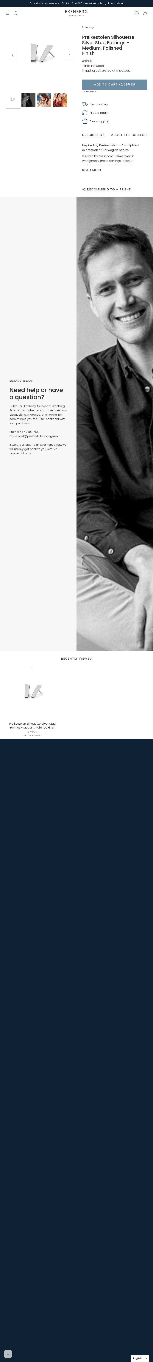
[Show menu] (7, 13)
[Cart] (145, 13)
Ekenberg (88, 27)
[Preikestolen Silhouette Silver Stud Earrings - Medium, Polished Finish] (33, 693)
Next (69, 55)
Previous (12, 55)
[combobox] (140, 1358)
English (137, 1358)
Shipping (88, 70)
